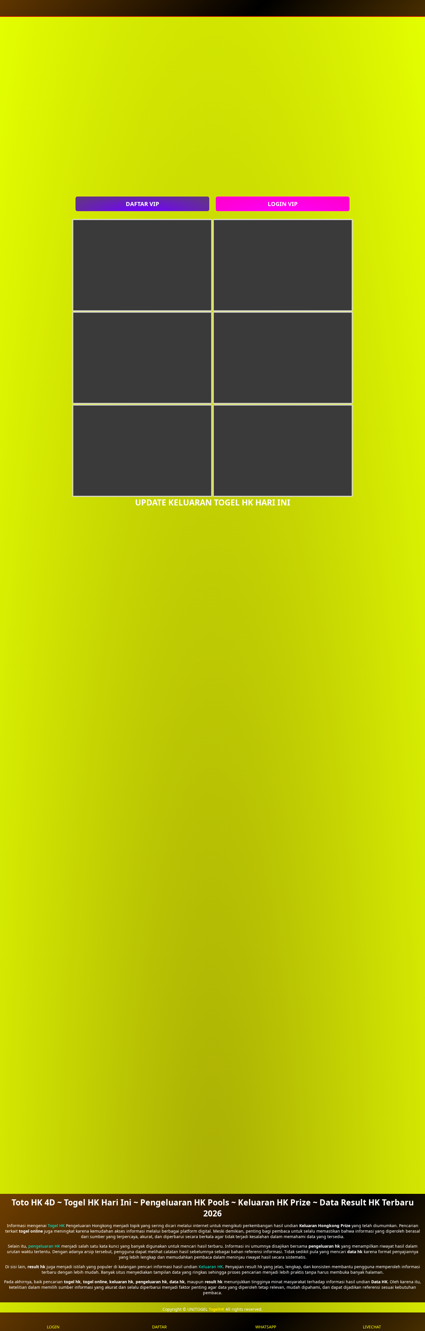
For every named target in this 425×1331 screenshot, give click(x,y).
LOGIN (53, 1327)
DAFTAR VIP (142, 204)
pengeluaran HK (44, 1246)
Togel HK (56, 1225)
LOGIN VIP (283, 204)
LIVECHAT (372, 1327)
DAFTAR (159, 1327)
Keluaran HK (211, 1266)
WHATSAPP (265, 1327)
